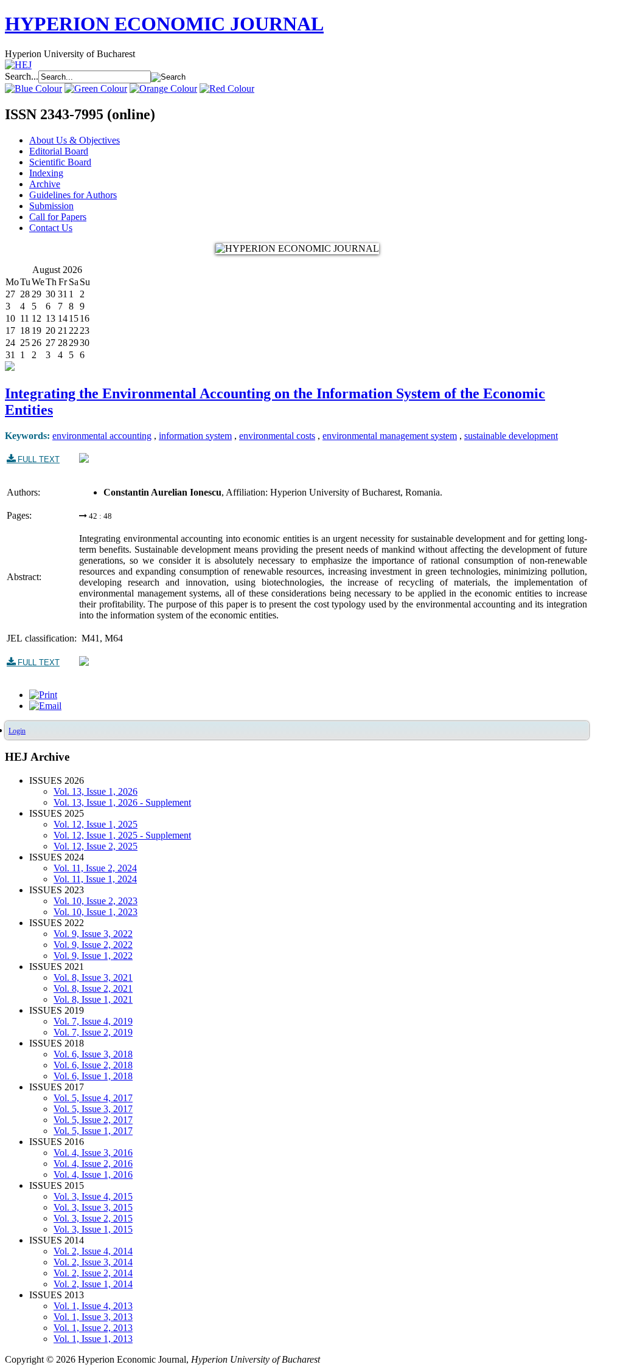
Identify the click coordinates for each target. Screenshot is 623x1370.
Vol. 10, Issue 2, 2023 (95, 901)
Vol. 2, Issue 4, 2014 (93, 1251)
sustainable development (511, 436)
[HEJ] (18, 65)
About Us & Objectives (74, 140)
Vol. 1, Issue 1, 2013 (93, 1339)
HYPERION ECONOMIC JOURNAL (164, 24)
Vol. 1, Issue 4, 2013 (93, 1306)
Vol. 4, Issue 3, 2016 (93, 1152)
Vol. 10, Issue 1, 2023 (95, 912)
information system (195, 436)
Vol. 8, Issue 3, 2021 (93, 977)
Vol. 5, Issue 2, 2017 (93, 1120)
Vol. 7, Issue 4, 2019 (93, 1021)
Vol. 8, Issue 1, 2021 (93, 999)
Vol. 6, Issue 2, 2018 (93, 1065)
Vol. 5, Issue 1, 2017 (93, 1131)
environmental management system (389, 436)
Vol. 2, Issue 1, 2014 (93, 1284)
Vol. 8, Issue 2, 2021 (93, 988)
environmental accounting (101, 436)
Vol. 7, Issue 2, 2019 (93, 1032)
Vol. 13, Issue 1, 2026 (95, 791)
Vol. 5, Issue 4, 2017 (93, 1098)
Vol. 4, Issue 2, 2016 (93, 1163)
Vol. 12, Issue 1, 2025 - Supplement (122, 835)
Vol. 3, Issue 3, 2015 (93, 1207)
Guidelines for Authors (73, 195)
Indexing (46, 173)
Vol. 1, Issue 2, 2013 (93, 1328)
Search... (21, 76)
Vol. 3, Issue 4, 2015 (93, 1196)
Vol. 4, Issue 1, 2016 (93, 1174)
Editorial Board (58, 151)
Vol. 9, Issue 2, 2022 (93, 944)
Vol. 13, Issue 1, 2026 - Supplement (122, 802)
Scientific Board (60, 162)
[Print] (43, 695)
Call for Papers (57, 217)
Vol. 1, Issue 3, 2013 (93, 1317)
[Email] (45, 706)
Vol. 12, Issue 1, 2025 (95, 824)
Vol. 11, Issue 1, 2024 (95, 879)
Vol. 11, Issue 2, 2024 (95, 868)
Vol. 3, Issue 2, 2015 (93, 1218)
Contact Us (50, 228)
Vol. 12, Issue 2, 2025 (95, 846)
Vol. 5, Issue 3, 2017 (93, 1109)
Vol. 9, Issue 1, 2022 (93, 955)
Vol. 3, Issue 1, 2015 (93, 1229)
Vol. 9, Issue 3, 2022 (93, 934)
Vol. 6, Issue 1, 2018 (93, 1076)
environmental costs (277, 436)
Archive (44, 184)
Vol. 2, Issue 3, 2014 (93, 1262)
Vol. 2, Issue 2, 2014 (93, 1273)
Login (17, 731)
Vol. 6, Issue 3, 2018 (93, 1054)
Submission (51, 206)
